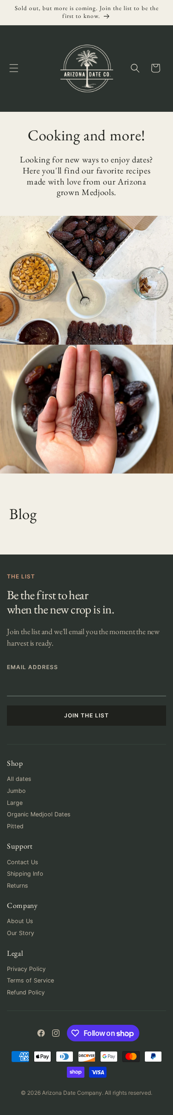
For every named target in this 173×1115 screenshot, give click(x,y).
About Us (20, 921)
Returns (17, 885)
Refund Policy (26, 992)
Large (15, 802)
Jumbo (16, 790)
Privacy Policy (26, 968)
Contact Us (22, 862)
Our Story (20, 933)
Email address (32, 667)
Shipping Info (25, 873)
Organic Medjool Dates (39, 814)
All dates (19, 778)
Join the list (86, 715)
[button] (14, 68)
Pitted (15, 826)
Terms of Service (30, 980)
